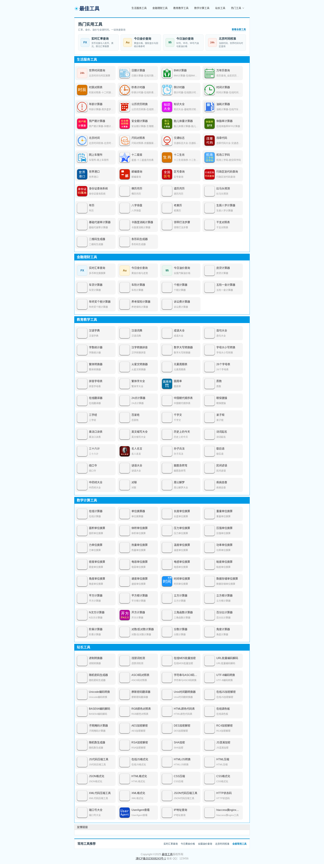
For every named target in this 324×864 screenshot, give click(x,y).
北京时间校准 (222, 843)
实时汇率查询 (171, 843)
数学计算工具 (201, 8)
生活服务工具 (139, 8)
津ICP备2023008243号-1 (151, 858)
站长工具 (220, 8)
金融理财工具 (160, 8)
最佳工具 (167, 854)
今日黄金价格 (188, 843)
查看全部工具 (239, 29)
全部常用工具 (239, 843)
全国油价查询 (205, 843)
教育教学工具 (180, 8)
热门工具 (236, 8)
